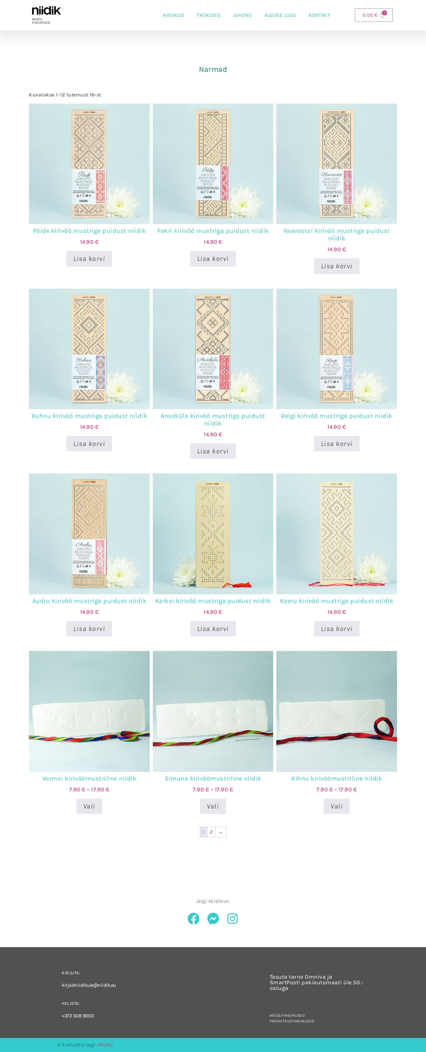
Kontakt (319, 15)
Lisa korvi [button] (89, 259)
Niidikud (173, 15)
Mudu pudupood (41, 21)
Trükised (208, 15)
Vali (89, 806)
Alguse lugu (280, 15)
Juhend (242, 15)
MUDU (105, 1045)
